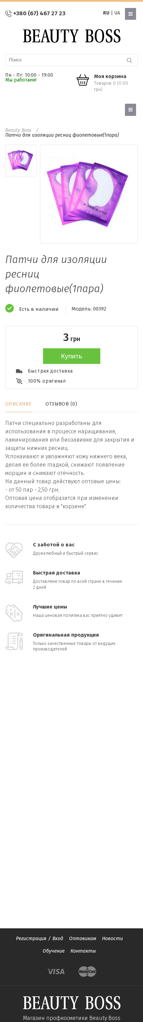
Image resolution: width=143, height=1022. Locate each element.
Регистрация (31, 939)
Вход (57, 939)
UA (117, 13)
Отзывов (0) (61, 404)
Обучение (54, 951)
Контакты (83, 951)
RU (106, 13)
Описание (18, 404)
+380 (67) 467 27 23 (39, 13)
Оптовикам (82, 939)
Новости (112, 939)
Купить (71, 356)
